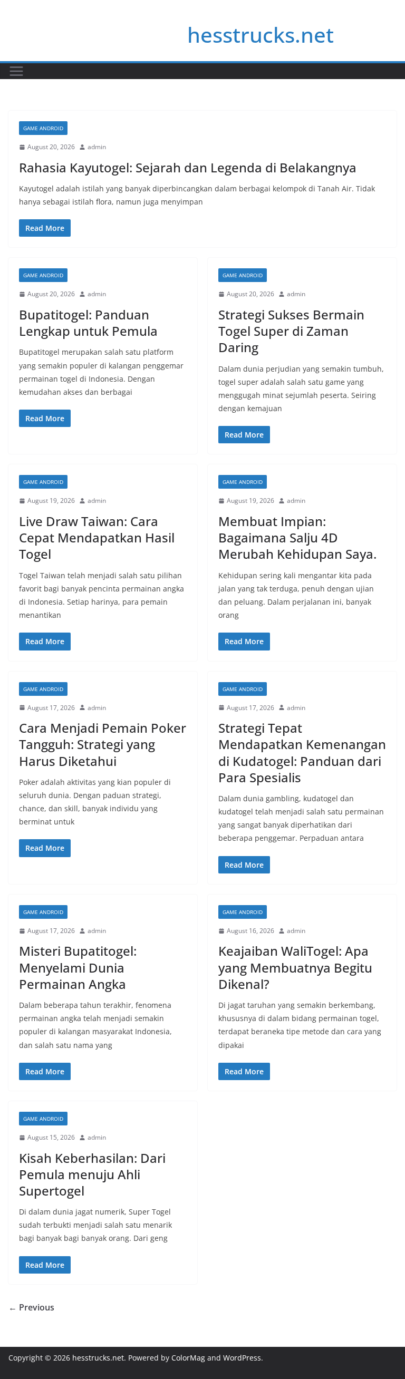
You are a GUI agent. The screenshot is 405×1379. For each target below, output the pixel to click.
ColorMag (188, 1358)
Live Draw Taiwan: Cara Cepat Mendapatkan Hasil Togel (97, 537)
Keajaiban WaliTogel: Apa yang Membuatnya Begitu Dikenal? (295, 967)
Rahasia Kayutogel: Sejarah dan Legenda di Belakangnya (187, 167)
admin (97, 146)
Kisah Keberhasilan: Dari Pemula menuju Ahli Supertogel (92, 1174)
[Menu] (16, 71)
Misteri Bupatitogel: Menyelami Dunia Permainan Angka (78, 967)
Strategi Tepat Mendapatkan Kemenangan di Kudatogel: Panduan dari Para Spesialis (302, 752)
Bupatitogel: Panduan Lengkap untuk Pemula (88, 322)
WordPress (242, 1358)
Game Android (43, 128)
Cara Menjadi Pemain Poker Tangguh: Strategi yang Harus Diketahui (102, 744)
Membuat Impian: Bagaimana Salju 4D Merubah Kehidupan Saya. (297, 537)
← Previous (31, 1307)
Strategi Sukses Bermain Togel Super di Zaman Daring (291, 331)
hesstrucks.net (260, 34)
